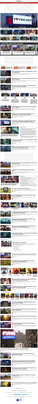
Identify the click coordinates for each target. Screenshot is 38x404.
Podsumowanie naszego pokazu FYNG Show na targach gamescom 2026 (18, 49)
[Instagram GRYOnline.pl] (14, 394)
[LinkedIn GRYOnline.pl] (19, 394)
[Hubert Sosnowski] (20, 39)
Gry (28, 176)
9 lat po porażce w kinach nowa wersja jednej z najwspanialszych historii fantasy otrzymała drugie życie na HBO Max (19, 87)
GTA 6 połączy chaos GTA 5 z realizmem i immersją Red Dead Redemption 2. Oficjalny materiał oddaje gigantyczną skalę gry (31, 33)
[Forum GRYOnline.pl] (20, 394)
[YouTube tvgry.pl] (22, 394)
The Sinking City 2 (4, 272)
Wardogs (23, 272)
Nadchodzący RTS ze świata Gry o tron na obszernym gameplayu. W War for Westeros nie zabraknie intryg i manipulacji (19, 288)
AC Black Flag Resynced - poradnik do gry (19, 245)
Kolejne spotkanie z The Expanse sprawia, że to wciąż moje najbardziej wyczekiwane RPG (24, 98)
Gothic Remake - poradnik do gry (3, 296)
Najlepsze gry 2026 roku (15, 392)
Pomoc (31, 396)
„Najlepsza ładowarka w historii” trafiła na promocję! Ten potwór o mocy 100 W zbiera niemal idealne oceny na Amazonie (20, 68)
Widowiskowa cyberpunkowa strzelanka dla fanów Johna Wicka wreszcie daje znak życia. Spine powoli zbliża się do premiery (19, 227)
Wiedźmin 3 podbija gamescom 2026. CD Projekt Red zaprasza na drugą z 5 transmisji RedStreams (19, 73)
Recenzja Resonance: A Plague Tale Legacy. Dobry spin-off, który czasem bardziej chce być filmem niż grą (15, 39)
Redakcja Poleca (19, 91)
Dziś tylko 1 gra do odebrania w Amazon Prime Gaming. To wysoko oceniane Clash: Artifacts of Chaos (19, 164)
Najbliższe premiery (30, 392)
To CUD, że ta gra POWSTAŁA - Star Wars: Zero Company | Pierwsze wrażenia (14, 206)
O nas (6, 396)
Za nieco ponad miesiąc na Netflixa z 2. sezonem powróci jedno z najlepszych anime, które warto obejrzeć (19, 141)
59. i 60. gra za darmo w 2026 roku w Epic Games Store (19, 189)
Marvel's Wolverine (29, 272)
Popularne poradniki (19, 292)
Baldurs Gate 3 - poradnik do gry (22, 296)
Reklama (24, 396)
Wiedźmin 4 (26, 392)
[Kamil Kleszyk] (1, 33)
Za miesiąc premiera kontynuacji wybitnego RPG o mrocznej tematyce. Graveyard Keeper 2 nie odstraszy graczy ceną (19, 262)
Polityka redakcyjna (12, 396)
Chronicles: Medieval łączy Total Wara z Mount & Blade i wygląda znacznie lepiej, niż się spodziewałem (5, 39)
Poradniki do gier (19, 239)
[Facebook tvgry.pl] (27, 394)
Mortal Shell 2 (10, 272)
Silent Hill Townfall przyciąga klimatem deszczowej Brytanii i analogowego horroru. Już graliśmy (6, 49)
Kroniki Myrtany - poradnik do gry (27, 296)
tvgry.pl (19, 201)
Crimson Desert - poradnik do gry (31, 296)
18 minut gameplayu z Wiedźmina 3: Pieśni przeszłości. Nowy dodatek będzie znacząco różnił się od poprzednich (6, 33)
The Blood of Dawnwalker (17, 272)
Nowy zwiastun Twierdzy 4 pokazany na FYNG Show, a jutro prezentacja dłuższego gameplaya (19, 376)
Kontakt (29, 396)
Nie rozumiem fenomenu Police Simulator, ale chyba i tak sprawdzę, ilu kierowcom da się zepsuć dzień (14, 98)
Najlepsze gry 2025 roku (21, 392)
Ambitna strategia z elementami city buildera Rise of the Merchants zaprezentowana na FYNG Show (19, 355)
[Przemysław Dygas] (13, 33)
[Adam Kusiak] (30, 39)
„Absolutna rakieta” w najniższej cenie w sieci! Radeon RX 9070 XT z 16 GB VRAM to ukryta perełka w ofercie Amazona (7, 68)
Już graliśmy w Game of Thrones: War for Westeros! (5, 98)
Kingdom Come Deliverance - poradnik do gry (12, 296)
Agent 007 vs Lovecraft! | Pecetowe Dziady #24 (5, 205)
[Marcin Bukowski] (26, 33)
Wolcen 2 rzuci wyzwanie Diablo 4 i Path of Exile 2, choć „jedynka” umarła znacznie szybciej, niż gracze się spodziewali (19, 369)
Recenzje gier (28, 127)
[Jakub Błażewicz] (1, 27)
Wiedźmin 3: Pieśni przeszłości (9, 392)
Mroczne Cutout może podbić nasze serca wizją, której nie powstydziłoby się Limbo (19, 318)
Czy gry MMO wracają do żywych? (24, 205)
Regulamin (9, 396)
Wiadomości (14, 390)
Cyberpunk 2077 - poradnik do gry (8, 296)
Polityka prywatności (17, 396)
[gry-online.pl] (19, 1)
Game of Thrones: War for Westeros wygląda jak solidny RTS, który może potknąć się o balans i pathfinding (24, 39)
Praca (27, 396)
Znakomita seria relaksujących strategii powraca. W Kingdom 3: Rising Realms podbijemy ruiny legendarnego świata (19, 220)
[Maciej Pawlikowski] (1, 39)
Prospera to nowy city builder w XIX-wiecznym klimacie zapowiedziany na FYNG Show (19, 340)
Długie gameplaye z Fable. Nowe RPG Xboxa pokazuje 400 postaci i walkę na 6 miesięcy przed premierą (19, 80)
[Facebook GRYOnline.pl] (13, 394)
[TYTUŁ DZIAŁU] (19, 267)
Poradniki (24, 390)
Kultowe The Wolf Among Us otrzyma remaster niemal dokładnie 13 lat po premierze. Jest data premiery (19, 197)
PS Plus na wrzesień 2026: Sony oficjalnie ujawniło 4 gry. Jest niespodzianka (19, 383)
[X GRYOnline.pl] (15, 394)
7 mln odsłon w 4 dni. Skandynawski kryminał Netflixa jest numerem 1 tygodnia (19, 171)
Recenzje (20, 390)
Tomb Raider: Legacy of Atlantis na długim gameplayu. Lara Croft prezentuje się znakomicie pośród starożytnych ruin (30, 49)
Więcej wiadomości (19, 388)
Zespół (26, 396)
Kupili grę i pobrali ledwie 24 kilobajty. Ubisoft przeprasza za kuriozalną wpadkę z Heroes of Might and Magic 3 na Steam (19, 148)
